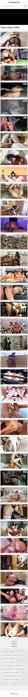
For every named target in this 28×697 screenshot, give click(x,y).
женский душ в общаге (16, 683)
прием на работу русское (8, 658)
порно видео (14, 643)
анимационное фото (19, 665)
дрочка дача (5, 683)
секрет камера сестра (7, 669)
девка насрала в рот (7, 665)
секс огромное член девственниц (10, 672)
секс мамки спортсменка (8, 662)
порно (14, 641)
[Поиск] (25, 6)
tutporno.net (14, 2)
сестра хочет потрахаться (8, 651)
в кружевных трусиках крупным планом (12, 676)
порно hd (14, 644)
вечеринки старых (18, 655)
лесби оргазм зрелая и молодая (10, 679)
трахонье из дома (19, 669)
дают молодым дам (7, 655)
